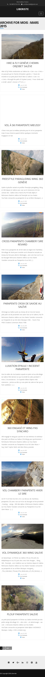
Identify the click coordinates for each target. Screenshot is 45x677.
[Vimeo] (32, 662)
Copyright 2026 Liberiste (9, 673)
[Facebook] (9, 662)
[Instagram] (27, 662)
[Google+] (18, 662)
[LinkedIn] (22, 662)
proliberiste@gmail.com (30, 4)
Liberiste (23, 9)
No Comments (23, 87)
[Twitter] (13, 662)
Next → (8, 648)
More (23, 89)
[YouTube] (36, 662)
